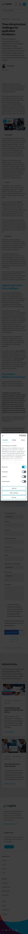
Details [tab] (14, 440)
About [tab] (23, 440)
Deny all (14, 497)
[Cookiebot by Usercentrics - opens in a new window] (19, 436)
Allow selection (14, 493)
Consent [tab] (5, 440)
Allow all (14, 488)
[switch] (24, 472)
